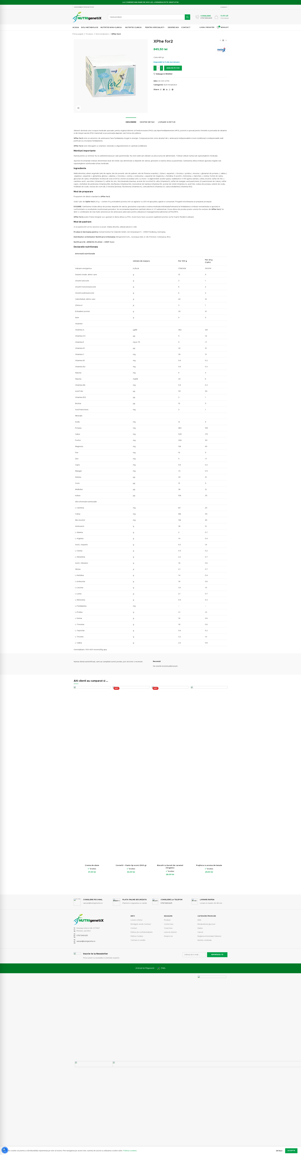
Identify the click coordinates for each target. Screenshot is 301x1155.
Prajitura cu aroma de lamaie (209, 865)
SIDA (199, 920)
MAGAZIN (168, 916)
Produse (89, 34)
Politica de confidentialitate (142, 932)
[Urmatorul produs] (226, 40)
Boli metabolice (102, 34)
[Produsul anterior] (220, 40)
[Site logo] (87, 17)
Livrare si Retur (137, 920)
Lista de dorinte (170, 932)
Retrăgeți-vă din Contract (141, 924)
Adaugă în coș (173, 68)
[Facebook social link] (160, 89)
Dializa (200, 928)
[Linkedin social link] (166, 89)
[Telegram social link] (172, 89)
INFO (133, 916)
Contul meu (168, 924)
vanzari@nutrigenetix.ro (86, 941)
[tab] (131, 121)
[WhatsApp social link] (169, 89)
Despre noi (168, 936)
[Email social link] (163, 89)
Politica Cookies (137, 936)
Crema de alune (92, 865)
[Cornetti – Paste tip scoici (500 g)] (131, 774)
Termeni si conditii (138, 940)
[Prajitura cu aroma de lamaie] (209, 774)
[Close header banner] (298, 2)
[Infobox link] (204, 17)
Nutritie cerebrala (204, 940)
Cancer (200, 932)
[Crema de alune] (92, 774)
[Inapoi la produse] (223, 40)
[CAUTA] (187, 17)
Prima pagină (78, 34)
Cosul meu (168, 928)
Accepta (291, 1150)
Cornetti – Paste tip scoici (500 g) (131, 865)
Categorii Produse (207, 916)
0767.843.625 (82, 935)
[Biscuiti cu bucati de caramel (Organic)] (170, 774)
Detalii (279, 1151)
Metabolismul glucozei (206, 924)
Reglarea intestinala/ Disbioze (209, 936)
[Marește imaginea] (78, 108)
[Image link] (212, 1064)
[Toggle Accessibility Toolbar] (5, 1150)
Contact (134, 928)
